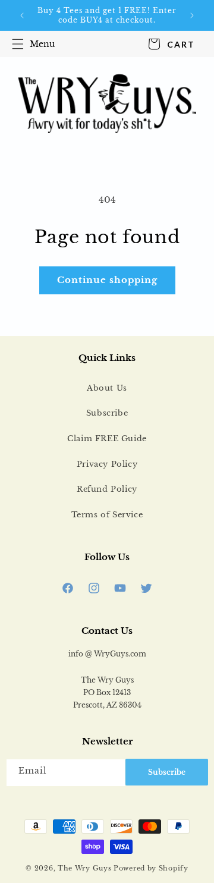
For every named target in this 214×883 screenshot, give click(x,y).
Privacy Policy (107, 464)
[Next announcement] (192, 15)
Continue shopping (107, 279)
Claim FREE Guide (107, 438)
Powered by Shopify (151, 868)
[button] (31, 44)
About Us (107, 388)
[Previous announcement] (22, 15)
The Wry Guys (84, 868)
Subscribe (107, 412)
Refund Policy (107, 489)
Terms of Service (107, 514)
